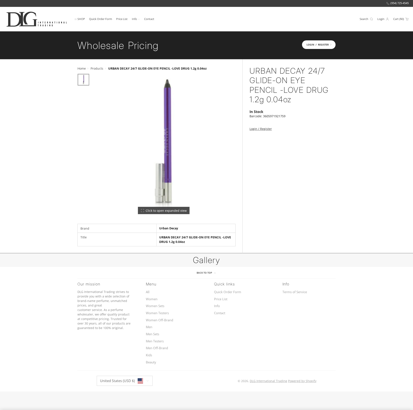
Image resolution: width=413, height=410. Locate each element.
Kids (149, 355)
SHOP (81, 19)
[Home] (36, 19)
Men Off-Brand (157, 348)
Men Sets (152, 334)
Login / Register (261, 129)
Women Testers (157, 313)
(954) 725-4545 (399, 3)
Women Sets (155, 306)
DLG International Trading (268, 381)
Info (134, 19)
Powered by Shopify (302, 381)
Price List (122, 19)
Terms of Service (294, 292)
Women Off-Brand (159, 320)
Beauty (151, 362)
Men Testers (155, 341)
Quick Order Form (100, 19)
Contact (149, 19)
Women (151, 299)
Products (97, 68)
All (147, 292)
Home (81, 68)
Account (383, 19)
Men (149, 327)
